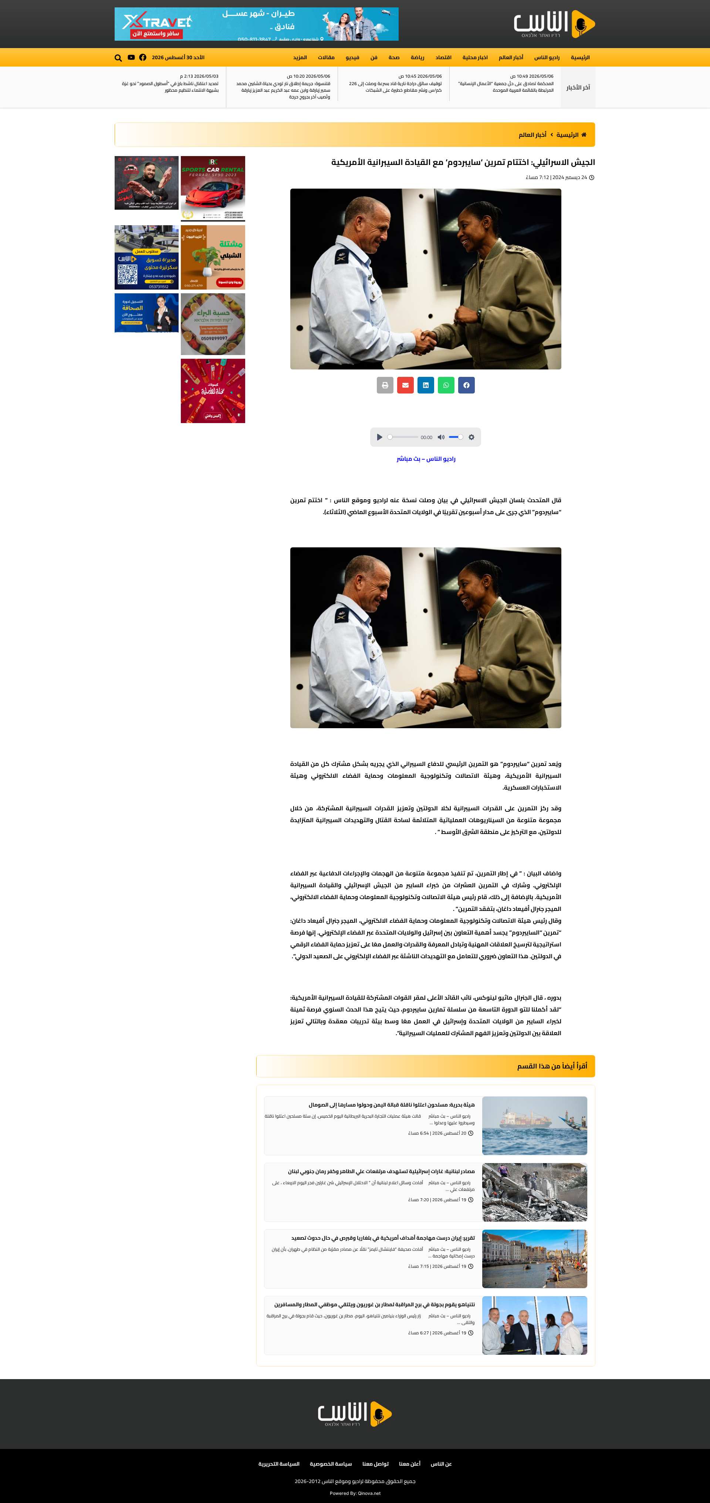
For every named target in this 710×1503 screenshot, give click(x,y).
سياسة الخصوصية (331, 1464)
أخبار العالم (511, 57)
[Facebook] (142, 57)
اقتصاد (444, 57)
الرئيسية (580, 57)
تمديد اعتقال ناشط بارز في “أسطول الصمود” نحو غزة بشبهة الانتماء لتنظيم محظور (170, 86)
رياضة (418, 57)
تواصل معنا (375, 1464)
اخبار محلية (475, 57)
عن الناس (441, 1464)
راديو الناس (547, 57)
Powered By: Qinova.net (355, 1493)
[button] (118, 58)
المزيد (300, 57)
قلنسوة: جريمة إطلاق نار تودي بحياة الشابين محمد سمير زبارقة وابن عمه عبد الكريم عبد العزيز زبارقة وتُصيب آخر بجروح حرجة (283, 90)
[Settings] (471, 437)
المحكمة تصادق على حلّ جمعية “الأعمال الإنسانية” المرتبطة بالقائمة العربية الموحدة (506, 86)
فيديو (352, 57)
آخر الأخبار (578, 87)
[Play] (380, 437)
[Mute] (441, 437)
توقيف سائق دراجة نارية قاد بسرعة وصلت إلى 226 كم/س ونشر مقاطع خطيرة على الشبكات (395, 86)
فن (374, 57)
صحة (394, 57)
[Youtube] (131, 57)
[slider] (403, 436)
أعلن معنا (409, 1464)
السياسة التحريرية (279, 1464)
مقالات (326, 57)
